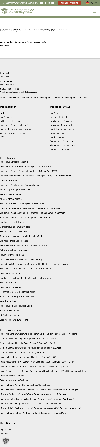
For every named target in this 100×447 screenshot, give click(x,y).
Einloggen (4, 432)
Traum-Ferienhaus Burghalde (13, 254)
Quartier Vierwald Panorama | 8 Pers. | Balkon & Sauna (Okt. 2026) (30, 347)
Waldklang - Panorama (10, 194)
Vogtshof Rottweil (8, 301)
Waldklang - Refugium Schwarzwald (16, 189)
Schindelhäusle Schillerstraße (13, 231)
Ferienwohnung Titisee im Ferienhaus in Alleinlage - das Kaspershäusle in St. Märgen (39, 389)
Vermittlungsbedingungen (66, 97)
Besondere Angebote (69, 3)
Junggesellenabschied (60, 149)
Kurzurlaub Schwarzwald (61, 125)
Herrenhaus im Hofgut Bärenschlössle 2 (18, 296)
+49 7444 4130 (13, 89)
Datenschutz (26, 97)
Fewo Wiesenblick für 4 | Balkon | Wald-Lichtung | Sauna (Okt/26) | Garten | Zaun (37, 361)
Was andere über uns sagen (12, 133)
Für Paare (54, 113)
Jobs (2, 136)
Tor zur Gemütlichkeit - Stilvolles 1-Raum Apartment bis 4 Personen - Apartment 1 (37, 399)
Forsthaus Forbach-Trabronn (13, 222)
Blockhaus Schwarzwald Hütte (14, 319)
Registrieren (5, 429)
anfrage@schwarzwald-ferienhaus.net (21, 92)
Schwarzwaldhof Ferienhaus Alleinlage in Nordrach (23, 245)
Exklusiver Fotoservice (10, 121)
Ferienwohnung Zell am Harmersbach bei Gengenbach (25, 385)
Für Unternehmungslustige (62, 129)
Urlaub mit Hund (57, 133)
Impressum (13, 97)
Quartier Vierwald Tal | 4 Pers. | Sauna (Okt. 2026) (22, 352)
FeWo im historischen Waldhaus (15, 380)
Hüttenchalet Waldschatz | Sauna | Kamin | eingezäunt (25, 217)
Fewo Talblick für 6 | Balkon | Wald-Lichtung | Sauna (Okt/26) (28, 357)
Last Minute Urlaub (58, 117)
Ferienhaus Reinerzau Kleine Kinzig (16, 305)
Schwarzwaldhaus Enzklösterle (14, 250)
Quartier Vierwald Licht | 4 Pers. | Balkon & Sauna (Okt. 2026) (28, 338)
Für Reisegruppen (58, 137)
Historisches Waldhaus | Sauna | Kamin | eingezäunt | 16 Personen (30, 208)
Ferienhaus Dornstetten (10, 287)
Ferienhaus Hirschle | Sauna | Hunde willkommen (22, 203)
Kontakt (3, 97)
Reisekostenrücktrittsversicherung (15, 129)
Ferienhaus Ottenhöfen (10, 273)
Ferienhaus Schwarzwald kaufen (15, 125)
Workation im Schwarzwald (62, 145)
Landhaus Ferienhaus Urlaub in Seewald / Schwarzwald (25, 278)
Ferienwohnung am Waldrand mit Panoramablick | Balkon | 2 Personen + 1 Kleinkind (38, 333)
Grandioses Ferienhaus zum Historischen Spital (21, 236)
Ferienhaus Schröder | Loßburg (14, 161)
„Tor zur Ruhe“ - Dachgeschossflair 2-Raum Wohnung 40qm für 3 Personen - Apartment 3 (41, 408)
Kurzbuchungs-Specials (61, 121)
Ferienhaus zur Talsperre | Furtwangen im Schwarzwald (25, 166)
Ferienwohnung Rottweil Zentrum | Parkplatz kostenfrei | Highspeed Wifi (33, 412)
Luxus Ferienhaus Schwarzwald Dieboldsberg (21, 259)
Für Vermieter (6, 117)
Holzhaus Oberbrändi (9, 310)
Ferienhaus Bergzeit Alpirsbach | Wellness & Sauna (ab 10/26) (28, 171)
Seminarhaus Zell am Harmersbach (16, 226)
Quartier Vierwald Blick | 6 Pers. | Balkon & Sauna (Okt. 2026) (28, 343)
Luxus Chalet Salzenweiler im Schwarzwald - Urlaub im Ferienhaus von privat (35, 264)
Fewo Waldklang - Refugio (12, 375)
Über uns (83, 97)
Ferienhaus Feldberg (9, 282)
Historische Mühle (8, 180)
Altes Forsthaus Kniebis (11, 198)
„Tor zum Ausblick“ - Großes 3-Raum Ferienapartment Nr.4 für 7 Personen (33, 394)
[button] (20, 3)
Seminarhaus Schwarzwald (62, 141)
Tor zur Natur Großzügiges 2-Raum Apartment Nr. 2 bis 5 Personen (30, 403)
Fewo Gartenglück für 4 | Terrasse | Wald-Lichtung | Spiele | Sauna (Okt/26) (34, 366)
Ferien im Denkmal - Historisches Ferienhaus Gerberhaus (26, 268)
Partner (3, 113)
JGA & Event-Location (10, 315)
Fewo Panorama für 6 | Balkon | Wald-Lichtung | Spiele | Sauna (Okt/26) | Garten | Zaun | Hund (43, 371)
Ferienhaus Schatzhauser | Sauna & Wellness (20, 185)
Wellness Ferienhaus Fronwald (14, 240)
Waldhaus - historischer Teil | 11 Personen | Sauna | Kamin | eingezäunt (32, 212)
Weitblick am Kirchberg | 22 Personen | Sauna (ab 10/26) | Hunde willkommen (35, 175)
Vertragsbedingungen (43, 97)
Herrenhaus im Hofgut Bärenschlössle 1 (18, 291)
